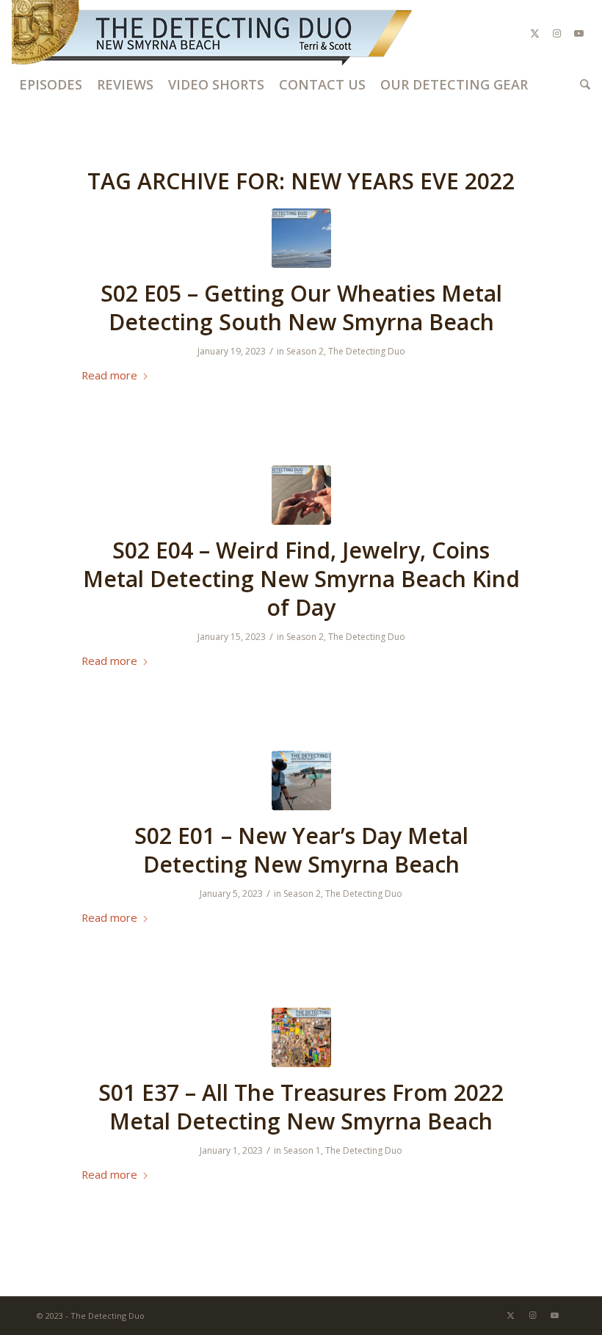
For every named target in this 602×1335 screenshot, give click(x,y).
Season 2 (305, 351)
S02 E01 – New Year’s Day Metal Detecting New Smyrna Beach (301, 850)
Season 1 (302, 1150)
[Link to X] (535, 33)
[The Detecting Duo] (214, 33)
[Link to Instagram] (557, 33)
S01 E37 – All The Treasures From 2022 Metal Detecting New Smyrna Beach (301, 1106)
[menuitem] (51, 84)
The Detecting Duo (366, 351)
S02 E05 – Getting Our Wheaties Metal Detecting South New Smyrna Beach (301, 307)
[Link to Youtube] (579, 33)
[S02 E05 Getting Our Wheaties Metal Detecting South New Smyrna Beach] (301, 238)
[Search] (581, 84)
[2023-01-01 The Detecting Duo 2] (301, 780)
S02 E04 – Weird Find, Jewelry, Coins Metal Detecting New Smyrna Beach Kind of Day (301, 578)
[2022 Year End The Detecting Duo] (301, 1037)
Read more (109, 375)
